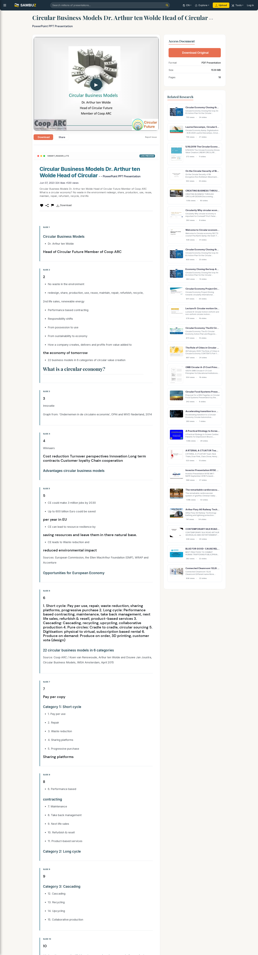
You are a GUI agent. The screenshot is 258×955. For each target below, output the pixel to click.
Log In (250, 5)
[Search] (167, 5)
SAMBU (28, 5)
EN (188, 5)
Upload (223, 5)
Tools (238, 5)
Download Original (195, 52)
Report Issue (151, 137)
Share (62, 137)
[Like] (42, 205)
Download (44, 137)
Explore (203, 5)
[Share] (47, 205)
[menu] (4, 5)
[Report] (52, 205)
